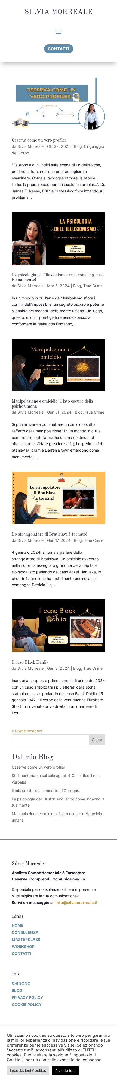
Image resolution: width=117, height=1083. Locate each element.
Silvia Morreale (30, 146)
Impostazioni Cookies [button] (28, 1070)
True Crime (93, 285)
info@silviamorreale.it (76, 902)
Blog (78, 146)
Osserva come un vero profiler (39, 140)
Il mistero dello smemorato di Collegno (45, 790)
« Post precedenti (27, 731)
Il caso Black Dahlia (30, 662)
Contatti (58, 48)
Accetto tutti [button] (65, 1070)
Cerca (97, 739)
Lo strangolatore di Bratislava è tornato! (49, 534)
